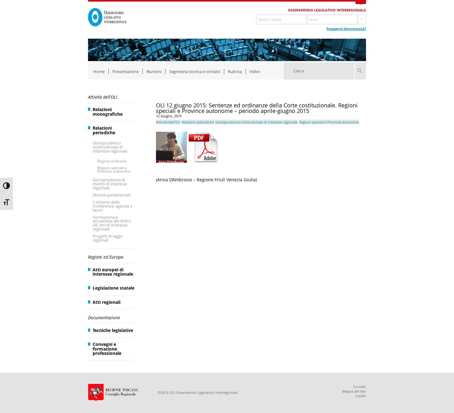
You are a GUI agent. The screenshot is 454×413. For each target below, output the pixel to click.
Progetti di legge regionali (107, 238)
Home (99, 71)
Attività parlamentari (112, 195)
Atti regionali (106, 302)
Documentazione (104, 318)
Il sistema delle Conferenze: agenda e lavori (112, 206)
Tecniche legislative (113, 330)
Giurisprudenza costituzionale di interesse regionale (110, 147)
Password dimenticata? (346, 28)
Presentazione (125, 71)
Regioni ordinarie (112, 161)
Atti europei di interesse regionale (113, 272)
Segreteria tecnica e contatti (194, 71)
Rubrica (235, 71)
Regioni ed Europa (105, 257)
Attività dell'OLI (168, 122)
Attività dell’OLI (102, 97)
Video (255, 71)
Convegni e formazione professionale (107, 348)
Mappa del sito (354, 391)
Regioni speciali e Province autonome (114, 170)
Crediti (360, 396)
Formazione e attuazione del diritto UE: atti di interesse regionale (112, 223)
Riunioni (154, 71)
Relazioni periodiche (104, 130)
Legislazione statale (113, 288)
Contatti (359, 386)
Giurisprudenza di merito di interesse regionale (110, 184)
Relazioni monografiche (108, 111)
